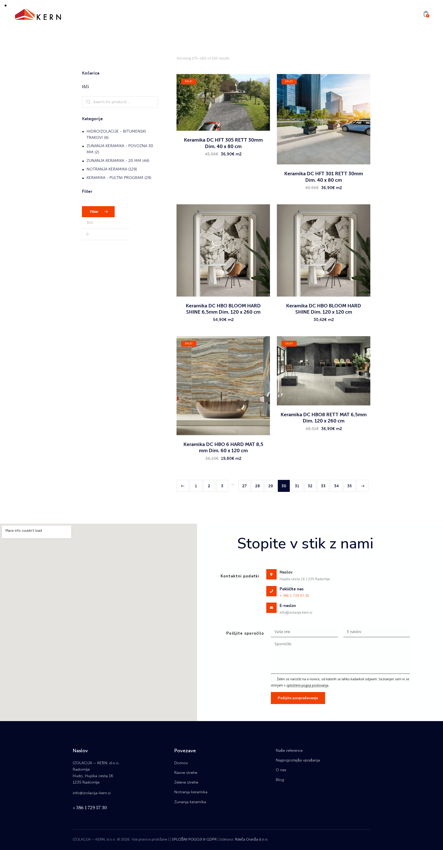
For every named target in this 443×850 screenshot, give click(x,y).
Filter (94, 212)
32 (310, 486)
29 (270, 486)
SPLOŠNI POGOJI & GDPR (194, 839)
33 (323, 486)
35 (349, 486)
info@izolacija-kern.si (92, 793)
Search (87, 102)
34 (336, 486)
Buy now (223, 158)
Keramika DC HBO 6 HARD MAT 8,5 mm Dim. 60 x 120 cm (223, 447)
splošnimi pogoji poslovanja (307, 685)
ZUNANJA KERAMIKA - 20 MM (114, 160)
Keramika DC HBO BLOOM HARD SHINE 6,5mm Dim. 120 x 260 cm (223, 309)
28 (257, 486)
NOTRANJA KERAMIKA (107, 169)
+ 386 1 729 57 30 (294, 595)
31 (297, 486)
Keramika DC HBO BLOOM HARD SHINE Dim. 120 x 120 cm (323, 309)
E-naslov (288, 606)
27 (244, 486)
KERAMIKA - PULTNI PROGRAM (115, 177)
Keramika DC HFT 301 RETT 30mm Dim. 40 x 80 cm (323, 177)
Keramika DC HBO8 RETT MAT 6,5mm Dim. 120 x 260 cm (324, 418)
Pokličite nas (292, 589)
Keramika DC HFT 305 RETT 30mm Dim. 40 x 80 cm (223, 143)
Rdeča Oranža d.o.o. (251, 839)
